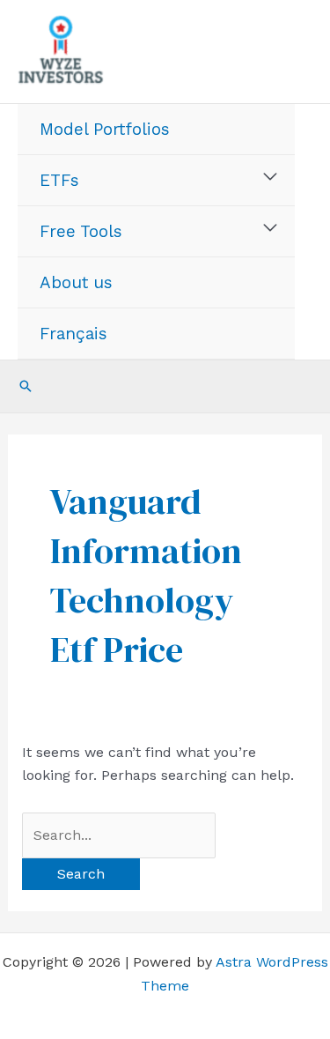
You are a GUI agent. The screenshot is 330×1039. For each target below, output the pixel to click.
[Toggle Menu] (270, 177)
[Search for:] (119, 835)
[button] (25, 386)
